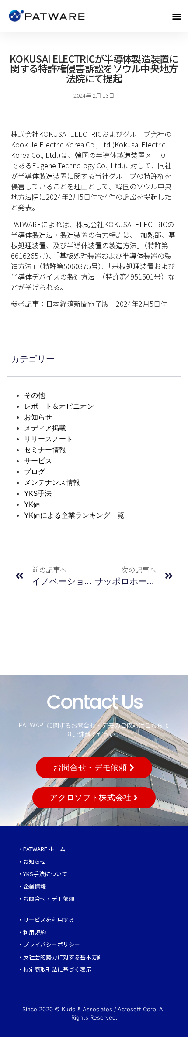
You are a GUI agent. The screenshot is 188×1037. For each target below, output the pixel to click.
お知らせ (38, 417)
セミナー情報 (45, 449)
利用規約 (34, 932)
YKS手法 (38, 493)
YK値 (32, 504)
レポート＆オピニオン (59, 406)
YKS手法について (45, 874)
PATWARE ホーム (44, 849)
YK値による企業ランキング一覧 (74, 515)
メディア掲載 (45, 427)
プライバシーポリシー (51, 944)
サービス (38, 460)
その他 (34, 395)
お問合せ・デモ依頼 (48, 898)
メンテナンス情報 (52, 482)
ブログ (34, 471)
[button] (176, 16)
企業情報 (34, 886)
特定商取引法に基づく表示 (57, 969)
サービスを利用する (48, 919)
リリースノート (48, 438)
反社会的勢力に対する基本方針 (63, 957)
